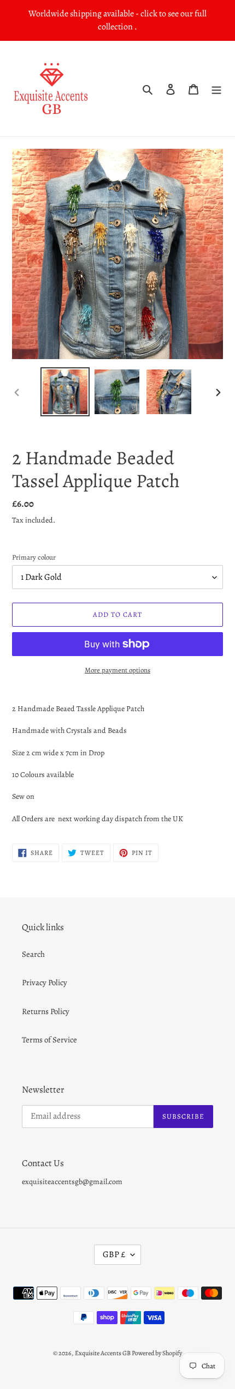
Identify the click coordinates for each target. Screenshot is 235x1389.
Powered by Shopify (157, 1353)
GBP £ (114, 1254)
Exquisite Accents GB (103, 1353)
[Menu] (216, 88)
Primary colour (34, 557)
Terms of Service (49, 1039)
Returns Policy (45, 1011)
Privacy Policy (44, 982)
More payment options (117, 670)
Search (33, 954)
